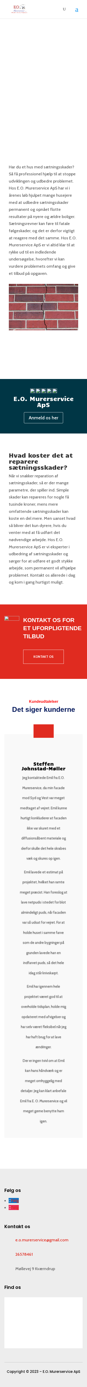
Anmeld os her (43, 418)
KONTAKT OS (43, 657)
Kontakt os (25, 98)
